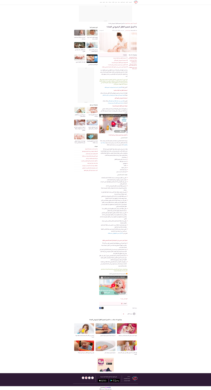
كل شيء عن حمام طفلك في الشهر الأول (116, 101)
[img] (105, 365)
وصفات (110, 2)
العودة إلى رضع (124, 299)
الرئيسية (130, 2)
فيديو (101, 2)
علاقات (113, 2)
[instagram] (83, 378)
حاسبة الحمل (123, 2)
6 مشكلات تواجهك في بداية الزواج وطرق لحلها (90, 151)
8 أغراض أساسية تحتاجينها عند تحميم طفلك (113, 87)
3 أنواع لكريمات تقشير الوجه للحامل (92, 154)
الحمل (127, 2)
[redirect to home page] (136, 2)
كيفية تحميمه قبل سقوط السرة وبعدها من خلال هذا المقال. (113, 95)
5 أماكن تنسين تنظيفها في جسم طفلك (115, 233)
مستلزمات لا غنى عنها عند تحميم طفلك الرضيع (133, 64)
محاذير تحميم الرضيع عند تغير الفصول (133, 61)
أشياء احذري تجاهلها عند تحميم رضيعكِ (133, 68)
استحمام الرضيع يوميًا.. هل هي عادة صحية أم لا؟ (133, 58)
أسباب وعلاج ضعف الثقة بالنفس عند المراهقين (90, 168)
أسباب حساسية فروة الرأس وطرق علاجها (91, 170)
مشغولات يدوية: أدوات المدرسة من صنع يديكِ (90, 165)
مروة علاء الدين (127, 30)
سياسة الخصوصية (127, 378)
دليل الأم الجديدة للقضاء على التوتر (92, 158)
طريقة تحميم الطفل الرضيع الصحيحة (118, 63)
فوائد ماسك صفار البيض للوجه (92, 163)
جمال (107, 2)
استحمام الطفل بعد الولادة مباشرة (119, 58)
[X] (89, 378)
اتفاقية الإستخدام (127, 380)
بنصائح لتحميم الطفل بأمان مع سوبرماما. (116, 103)
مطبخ (104, 2)
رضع (116, 2)
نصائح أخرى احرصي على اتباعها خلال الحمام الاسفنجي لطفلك (114, 67)
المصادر (124, 303)
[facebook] (92, 378)
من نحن (128, 376)
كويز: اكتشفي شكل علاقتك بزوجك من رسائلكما (90, 156)
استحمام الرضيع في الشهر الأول (120, 60)
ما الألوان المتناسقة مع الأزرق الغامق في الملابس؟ (89, 161)
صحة (119, 2)
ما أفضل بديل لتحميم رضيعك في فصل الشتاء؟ (117, 65)
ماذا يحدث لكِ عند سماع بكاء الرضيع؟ (91, 149)
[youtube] (86, 378)
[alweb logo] (108, 387)
